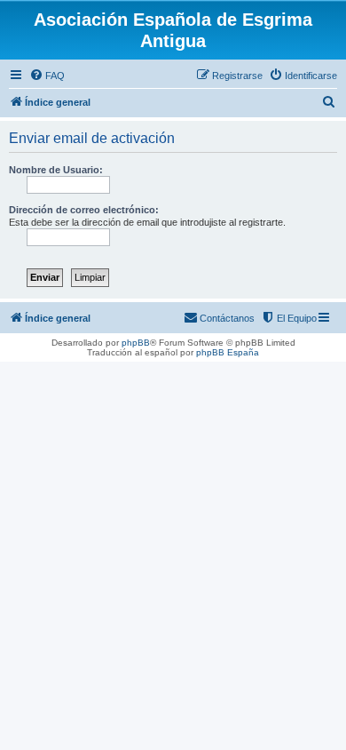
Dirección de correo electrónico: (84, 209)
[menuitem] (47, 75)
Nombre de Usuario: (56, 169)
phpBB (136, 342)
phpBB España (227, 352)
